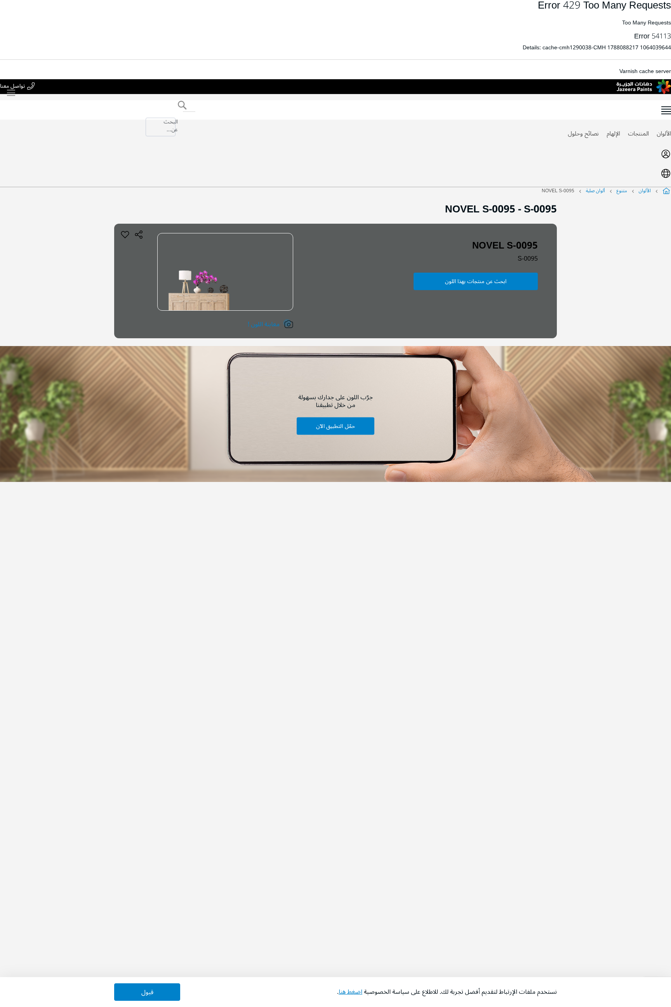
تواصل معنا (12, 86)
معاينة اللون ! (264, 324)
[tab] (335, 153)
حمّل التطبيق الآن (335, 426)
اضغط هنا (350, 991)
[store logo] (644, 86)
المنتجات (638, 133)
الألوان (664, 133)
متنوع (622, 191)
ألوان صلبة (595, 191)
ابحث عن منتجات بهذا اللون (475, 281)
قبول (147, 992)
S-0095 (528, 258)
